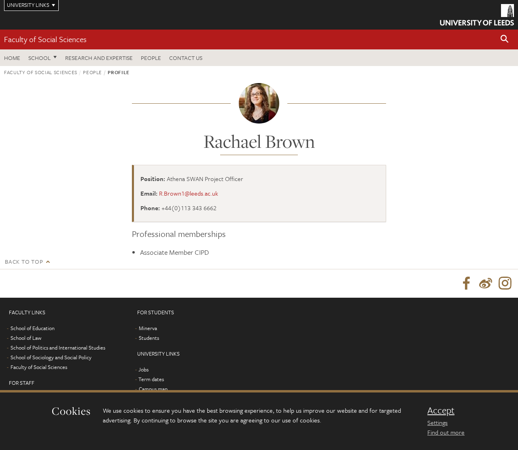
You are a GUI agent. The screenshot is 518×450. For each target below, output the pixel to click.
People (151, 57)
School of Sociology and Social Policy (51, 357)
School (39, 57)
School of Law (26, 338)
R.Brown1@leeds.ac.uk (188, 193)
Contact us (185, 57)
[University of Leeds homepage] (477, 15)
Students (149, 338)
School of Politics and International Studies (58, 347)
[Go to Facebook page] (466, 283)
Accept (440, 410)
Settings (437, 422)
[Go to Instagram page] (505, 283)
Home (12, 57)
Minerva (148, 328)
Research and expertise (99, 57)
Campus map (153, 389)
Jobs (143, 369)
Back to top (24, 261)
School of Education (33, 328)
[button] (504, 39)
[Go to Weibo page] (485, 283)
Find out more (446, 432)
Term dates (151, 379)
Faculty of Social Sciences (45, 39)
